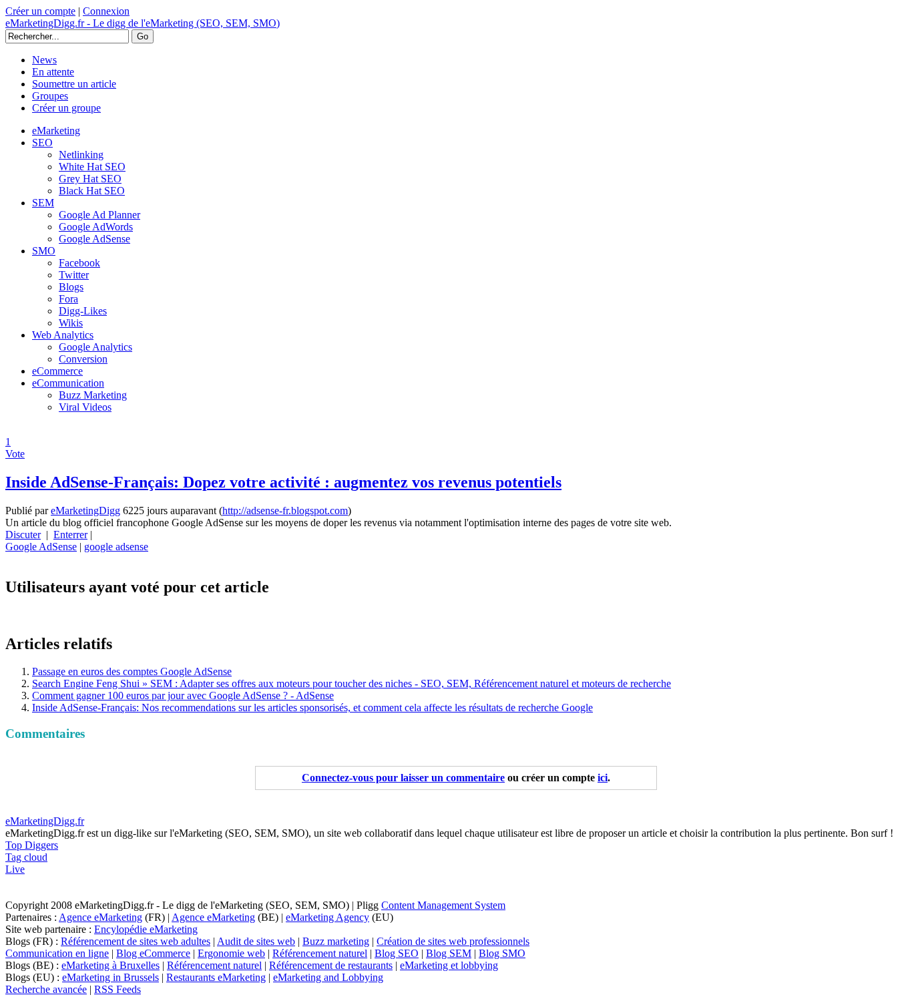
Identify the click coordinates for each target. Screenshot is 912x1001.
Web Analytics (62, 335)
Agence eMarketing (100, 917)
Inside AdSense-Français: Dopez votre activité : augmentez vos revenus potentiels (283, 482)
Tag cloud (26, 857)
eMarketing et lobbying (449, 965)
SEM (43, 202)
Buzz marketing (335, 941)
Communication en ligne (57, 953)
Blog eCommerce (153, 953)
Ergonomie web (231, 953)
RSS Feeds (117, 989)
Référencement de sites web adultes (135, 941)
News (44, 59)
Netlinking (81, 154)
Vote (15, 453)
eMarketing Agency (327, 917)
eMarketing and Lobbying (328, 977)
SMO (43, 250)
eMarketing (56, 130)
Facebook (79, 262)
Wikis (71, 323)
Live (15, 869)
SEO (42, 142)
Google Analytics (95, 347)
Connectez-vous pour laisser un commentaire (403, 777)
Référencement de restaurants (331, 965)
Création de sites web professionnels (453, 941)
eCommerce (57, 371)
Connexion (106, 11)
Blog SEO (397, 953)
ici (603, 777)
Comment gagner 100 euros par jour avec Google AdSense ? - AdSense (183, 695)
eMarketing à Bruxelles (110, 965)
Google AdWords (96, 226)
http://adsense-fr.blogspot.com (285, 510)
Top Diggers (31, 845)
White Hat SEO (92, 166)
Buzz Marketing (93, 395)
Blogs (71, 286)
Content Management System (443, 905)
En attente (53, 71)
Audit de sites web (256, 941)
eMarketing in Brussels (110, 977)
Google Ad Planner (99, 214)
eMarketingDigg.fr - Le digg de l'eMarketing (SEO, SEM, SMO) (142, 23)
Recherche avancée (46, 989)
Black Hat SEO (92, 190)
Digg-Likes (83, 311)
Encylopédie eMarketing (146, 929)
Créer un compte (40, 11)
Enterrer (70, 534)
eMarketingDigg (85, 510)
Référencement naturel (319, 953)
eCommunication (68, 383)
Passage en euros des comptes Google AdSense (132, 671)
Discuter (23, 534)
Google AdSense (94, 238)
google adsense (116, 546)
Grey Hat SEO (90, 178)
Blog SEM (448, 953)
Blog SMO (502, 953)
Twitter (74, 274)
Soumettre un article (74, 83)
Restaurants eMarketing (216, 977)
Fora (68, 299)
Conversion (83, 359)
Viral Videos (85, 407)
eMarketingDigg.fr (44, 821)
